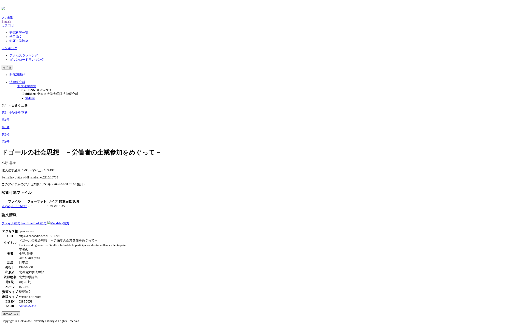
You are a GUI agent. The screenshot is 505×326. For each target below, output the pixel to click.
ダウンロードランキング (26, 59)
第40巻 (30, 98)
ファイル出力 (11, 223)
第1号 (5, 141)
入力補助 (8, 17)
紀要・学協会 (18, 41)
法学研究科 (17, 82)
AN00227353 (27, 305)
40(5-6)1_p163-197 (14, 206)
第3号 (5, 127)
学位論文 (15, 36)
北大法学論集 (26, 86)
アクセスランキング (23, 55)
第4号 (5, 120)
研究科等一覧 (18, 32)
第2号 (5, 134)
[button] (8, 25)
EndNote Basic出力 (34, 223)
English (6, 21)
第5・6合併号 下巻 (15, 112)
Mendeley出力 (59, 223)
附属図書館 (17, 74)
